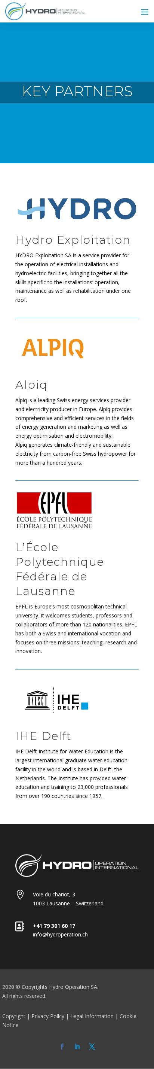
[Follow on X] (92, 1047)
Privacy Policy (47, 1016)
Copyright (13, 1016)
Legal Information (92, 1016)
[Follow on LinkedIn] (77, 1047)
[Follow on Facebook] (62, 1047)
